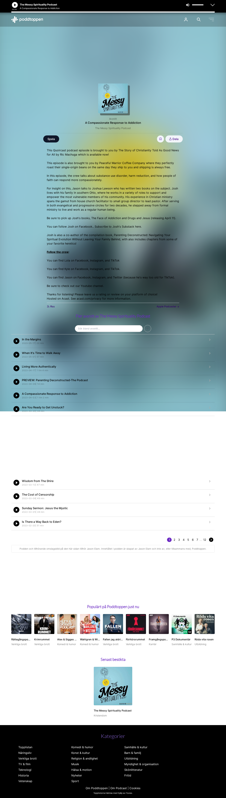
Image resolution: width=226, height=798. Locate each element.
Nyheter (76, 775)
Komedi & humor (82, 747)
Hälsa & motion (81, 770)
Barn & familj (132, 753)
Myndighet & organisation (141, 764)
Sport (75, 781)
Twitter (117, 277)
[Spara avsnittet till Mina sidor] (160, 138)
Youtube (86, 286)
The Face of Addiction (106, 218)
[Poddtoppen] (27, 19)
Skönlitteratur (133, 770)
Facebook (85, 226)
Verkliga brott (27, 758)
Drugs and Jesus (139, 218)
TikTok (115, 260)
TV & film (24, 764)
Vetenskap (25, 781)
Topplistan (25, 747)
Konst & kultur (80, 753)
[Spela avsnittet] (16, 341)
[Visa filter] (147, 328)
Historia (23, 775)
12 (204, 539)
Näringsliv (25, 753)
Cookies (134, 788)
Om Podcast (118, 788)
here (138, 226)
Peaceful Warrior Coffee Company (122, 163)
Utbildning (131, 758)
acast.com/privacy (89, 298)
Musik (75, 764)
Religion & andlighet (84, 758)
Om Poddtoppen (97, 788)
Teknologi (24, 770)
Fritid (127, 775)
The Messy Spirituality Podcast (113, 128)
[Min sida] (186, 19)
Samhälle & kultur (135, 747)
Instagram (96, 260)
